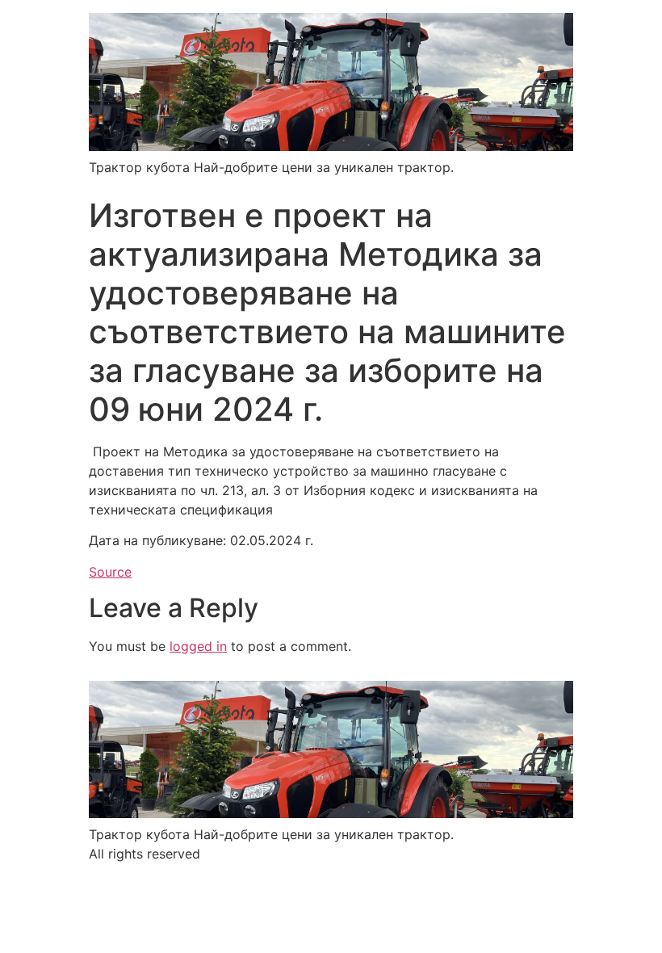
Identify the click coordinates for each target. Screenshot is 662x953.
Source (110, 572)
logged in (198, 646)
